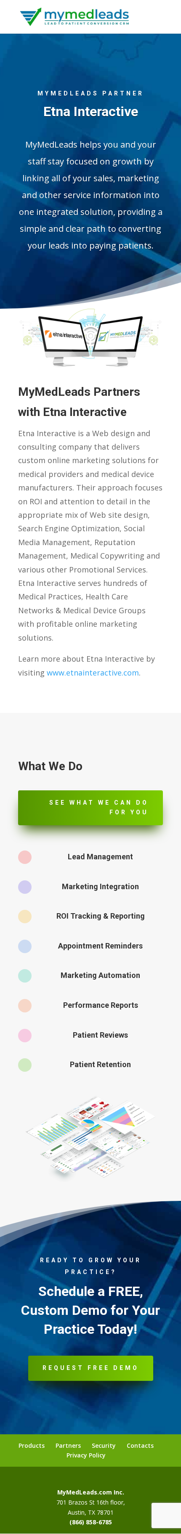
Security (104, 1445)
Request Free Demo (91, 1367)
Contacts (140, 1445)
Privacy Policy (86, 1455)
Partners (68, 1445)
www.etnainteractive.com (93, 673)
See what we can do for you (99, 807)
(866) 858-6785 (90, 1522)
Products (32, 1445)
